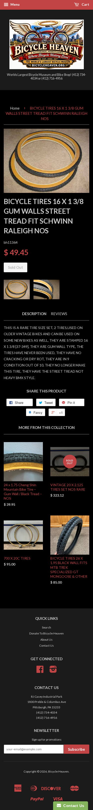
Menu (15, 4)
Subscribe (76, 749)
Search (46, 627)
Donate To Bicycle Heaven (46, 633)
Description (34, 313)
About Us (46, 639)
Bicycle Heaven (58, 771)
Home (15, 108)
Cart (85, 4)
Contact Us (46, 645)
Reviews (59, 313)
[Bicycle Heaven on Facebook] (40, 671)
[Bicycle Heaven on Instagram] (53, 671)
